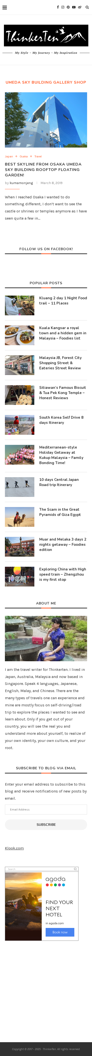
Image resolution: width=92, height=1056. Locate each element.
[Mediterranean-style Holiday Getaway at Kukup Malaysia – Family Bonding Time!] (19, 455)
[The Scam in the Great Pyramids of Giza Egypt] (19, 517)
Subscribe (46, 824)
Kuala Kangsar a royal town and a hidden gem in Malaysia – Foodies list (62, 333)
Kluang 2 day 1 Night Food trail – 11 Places (63, 301)
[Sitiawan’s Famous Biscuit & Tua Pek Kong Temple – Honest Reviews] (19, 395)
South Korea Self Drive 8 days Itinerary (61, 420)
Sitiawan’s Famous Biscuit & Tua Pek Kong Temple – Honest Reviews (62, 392)
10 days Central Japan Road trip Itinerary (59, 482)
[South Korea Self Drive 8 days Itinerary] (19, 425)
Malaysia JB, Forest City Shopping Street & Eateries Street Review (60, 363)
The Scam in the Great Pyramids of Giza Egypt (60, 512)
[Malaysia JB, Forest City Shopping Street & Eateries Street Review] (19, 365)
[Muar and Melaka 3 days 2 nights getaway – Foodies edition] (19, 547)
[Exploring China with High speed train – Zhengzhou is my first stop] (19, 576)
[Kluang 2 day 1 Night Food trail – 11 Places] (19, 305)
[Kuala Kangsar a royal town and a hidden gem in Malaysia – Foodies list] (19, 335)
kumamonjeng (21, 183)
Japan (9, 156)
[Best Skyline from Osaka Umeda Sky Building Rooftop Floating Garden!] (46, 119)
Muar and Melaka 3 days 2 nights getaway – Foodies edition (62, 544)
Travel (38, 156)
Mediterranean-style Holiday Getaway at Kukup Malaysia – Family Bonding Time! (61, 455)
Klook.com (14, 848)
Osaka (24, 156)
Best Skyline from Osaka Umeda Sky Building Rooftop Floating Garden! (43, 170)
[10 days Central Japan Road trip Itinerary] (19, 487)
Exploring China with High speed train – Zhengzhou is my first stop (62, 574)
